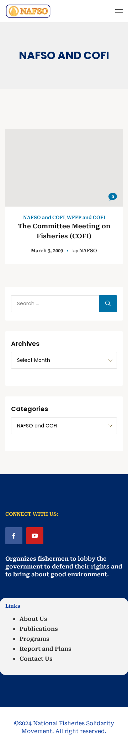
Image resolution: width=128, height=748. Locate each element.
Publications (39, 628)
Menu (119, 11)
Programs (34, 638)
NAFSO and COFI (44, 217)
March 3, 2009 (47, 250)
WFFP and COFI (86, 217)
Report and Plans (45, 648)
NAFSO (88, 250)
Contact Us (36, 658)
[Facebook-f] (13, 535)
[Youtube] (34, 535)
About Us (33, 618)
